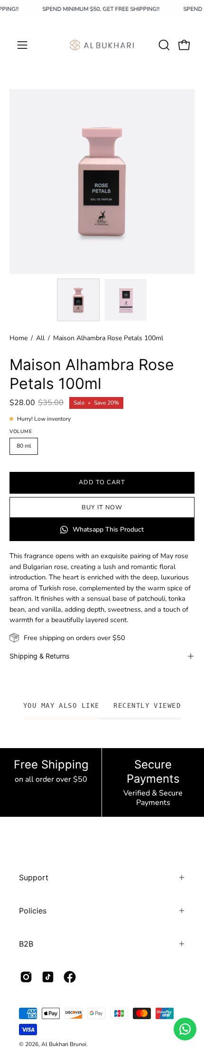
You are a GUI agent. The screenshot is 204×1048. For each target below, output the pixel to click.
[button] (163, 45)
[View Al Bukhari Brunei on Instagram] (26, 977)
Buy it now (102, 507)
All (40, 338)
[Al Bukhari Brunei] (102, 45)
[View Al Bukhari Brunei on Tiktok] (48, 977)
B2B (26, 944)
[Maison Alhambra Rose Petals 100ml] (78, 300)
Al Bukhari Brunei (63, 1044)
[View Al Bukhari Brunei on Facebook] (70, 977)
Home (18, 338)
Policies (32, 910)
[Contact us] (185, 1029)
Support (33, 877)
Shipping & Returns (39, 656)
